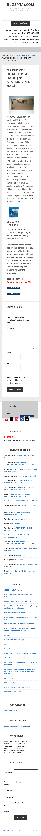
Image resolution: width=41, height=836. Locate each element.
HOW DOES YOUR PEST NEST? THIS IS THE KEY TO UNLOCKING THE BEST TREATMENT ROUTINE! (19, 671)
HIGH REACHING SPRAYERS (14, 692)
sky (5, 644)
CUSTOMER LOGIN (10, 710)
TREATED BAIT (15, 55)
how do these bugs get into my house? (17, 687)
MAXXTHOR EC (21, 555)
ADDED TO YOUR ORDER (13, 590)
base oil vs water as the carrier (14, 612)
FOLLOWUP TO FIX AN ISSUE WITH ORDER (19, 624)
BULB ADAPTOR (9, 683)
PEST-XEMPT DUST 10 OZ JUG (26, 501)
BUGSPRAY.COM (20, 4)
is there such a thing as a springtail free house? (20, 653)
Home (4, 55)
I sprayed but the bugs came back (24, 476)
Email (9, 364)
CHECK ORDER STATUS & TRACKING (17, 726)
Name (9, 353)
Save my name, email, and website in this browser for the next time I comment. (18, 380)
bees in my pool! (21, 519)
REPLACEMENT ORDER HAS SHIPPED (17, 601)
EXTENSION (8, 678)
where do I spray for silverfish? (14, 658)
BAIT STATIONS (29, 55)
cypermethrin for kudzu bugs (14, 640)
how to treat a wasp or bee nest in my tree (18, 649)
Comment (11, 328)
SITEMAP (6, 830)
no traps (7, 635)
